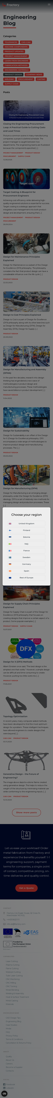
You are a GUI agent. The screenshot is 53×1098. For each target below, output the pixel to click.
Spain (26, 571)
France (26, 550)
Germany (26, 564)
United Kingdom (26, 523)
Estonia (26, 537)
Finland (26, 530)
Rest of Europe (26, 577)
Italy (26, 544)
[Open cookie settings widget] (4, 1094)
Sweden (26, 557)
